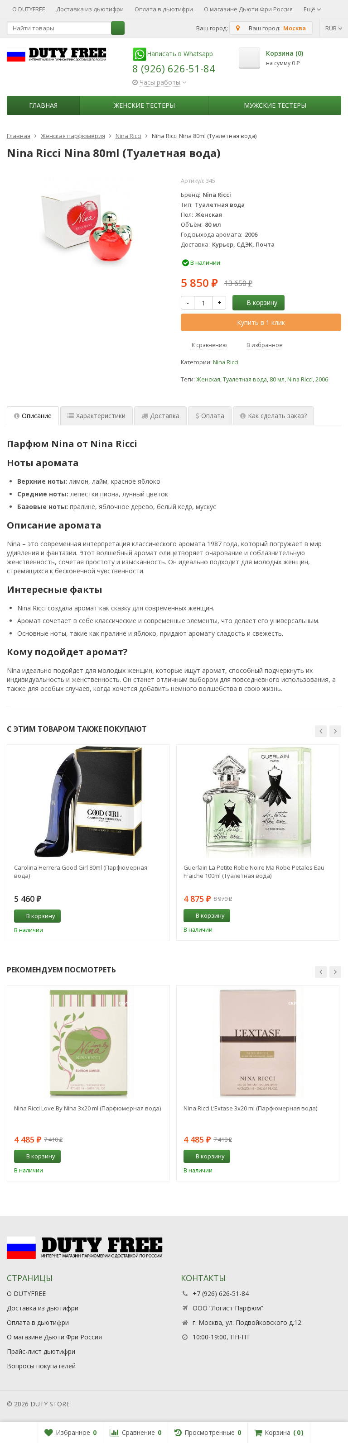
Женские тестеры (144, 105)
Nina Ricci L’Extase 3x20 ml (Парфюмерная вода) (250, 1108)
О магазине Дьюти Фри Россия (248, 9)
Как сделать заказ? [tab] (277, 415)
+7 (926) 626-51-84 (221, 1293)
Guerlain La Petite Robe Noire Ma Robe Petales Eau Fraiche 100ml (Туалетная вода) (254, 871)
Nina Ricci (225, 362)
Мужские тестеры (275, 105)
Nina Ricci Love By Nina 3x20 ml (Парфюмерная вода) (87, 1108)
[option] (88, 842)
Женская (208, 379)
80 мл (277, 379)
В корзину (261, 302)
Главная (43, 105)
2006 (321, 379)
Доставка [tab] (164, 415)
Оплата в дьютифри (164, 9)
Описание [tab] (37, 415)
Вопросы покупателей (41, 1366)
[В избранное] (159, 916)
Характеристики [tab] (101, 415)
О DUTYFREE (28, 9)
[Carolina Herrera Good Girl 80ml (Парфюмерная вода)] (88, 801)
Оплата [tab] (212, 415)
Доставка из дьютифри (90, 9)
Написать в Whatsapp (180, 53)
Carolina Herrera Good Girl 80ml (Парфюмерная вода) (80, 871)
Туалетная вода (245, 379)
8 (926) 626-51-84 (173, 68)
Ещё (310, 9)
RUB (331, 28)
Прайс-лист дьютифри (41, 1351)
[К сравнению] (145, 916)
